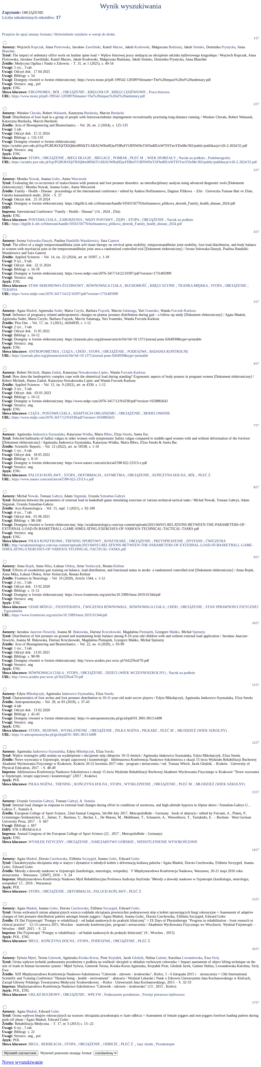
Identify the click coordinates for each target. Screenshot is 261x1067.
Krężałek (115, 958)
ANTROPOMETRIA (44, 351)
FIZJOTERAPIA (68, 607)
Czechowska (58, 859)
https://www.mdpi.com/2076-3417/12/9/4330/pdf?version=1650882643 (63, 417)
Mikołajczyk (35, 694)
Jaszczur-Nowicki (42, 632)
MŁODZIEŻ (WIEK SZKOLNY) (202, 730)
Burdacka (91, 113)
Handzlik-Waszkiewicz (82, 241)
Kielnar (118, 566)
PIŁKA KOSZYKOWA (45, 541)
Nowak (34, 179)
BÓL (56, 92)
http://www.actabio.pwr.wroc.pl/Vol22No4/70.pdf (47, 677)
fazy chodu (145, 1044)
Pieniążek (146, 632)
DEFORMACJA (89, 475)
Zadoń (56, 372)
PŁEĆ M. (137, 158)
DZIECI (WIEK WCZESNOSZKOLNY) (136, 673)
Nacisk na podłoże (192, 158)
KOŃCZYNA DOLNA (168, 475)
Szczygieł (89, 859)
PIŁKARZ (149, 730)
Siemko (198, 47)
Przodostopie (165, 1044)
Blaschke (8, 51)
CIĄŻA (67, 351)
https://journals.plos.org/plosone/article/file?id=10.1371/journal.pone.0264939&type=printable (80, 356)
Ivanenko (152, 311)
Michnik (34, 372)
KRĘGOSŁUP (98, 92)
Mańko (174, 632)
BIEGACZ (102, 158)
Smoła (127, 434)
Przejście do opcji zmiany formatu (26, 34)
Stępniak (80, 496)
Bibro (108, 434)
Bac (145, 434)
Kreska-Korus (88, 958)
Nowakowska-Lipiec (93, 372)
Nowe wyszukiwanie (22, 1062)
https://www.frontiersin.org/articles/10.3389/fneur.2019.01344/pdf (59, 615)
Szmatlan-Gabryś (112, 496)
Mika (48, 566)
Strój (215, 958)
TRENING (63, 784)
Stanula (89, 801)
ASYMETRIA (114, 475)
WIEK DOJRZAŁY (161, 158)
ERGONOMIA (39, 92)
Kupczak (37, 47)
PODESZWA (136, 351)
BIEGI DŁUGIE (79, 158)
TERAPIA (9, 290)
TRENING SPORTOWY (83, 541)
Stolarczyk (93, 566)
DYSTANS (194, 541)
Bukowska (80, 632)
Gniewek (54, 958)
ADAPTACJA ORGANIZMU (94, 413)
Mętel (32, 958)
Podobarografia (219, 158)
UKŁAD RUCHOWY (44, 995)
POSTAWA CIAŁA (42, 220)
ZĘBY (120, 220)
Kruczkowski (111, 632)
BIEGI (33, 941)
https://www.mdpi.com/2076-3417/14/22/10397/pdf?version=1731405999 (65, 294)
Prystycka (228, 47)
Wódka (87, 434)
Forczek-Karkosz (183, 311)
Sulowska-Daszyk (39, 241)
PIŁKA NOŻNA (127, 730)
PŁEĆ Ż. (205, 475)
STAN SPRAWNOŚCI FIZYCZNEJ (231, 607)
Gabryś (57, 496)
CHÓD (81, 351)
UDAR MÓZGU (41, 607)
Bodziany (175, 47)
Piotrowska (62, 47)
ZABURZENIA (70, 220)
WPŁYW (94, 995)
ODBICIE (110, 1044)
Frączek (103, 311)
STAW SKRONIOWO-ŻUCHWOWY (56, 286)
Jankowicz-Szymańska (49, 434)
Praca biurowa (159, 92)
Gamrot (113, 241)
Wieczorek (78, 179)
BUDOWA (50, 730)
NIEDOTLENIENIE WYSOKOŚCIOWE (167, 842)
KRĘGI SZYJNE (162, 286)
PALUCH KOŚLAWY (45, 475)
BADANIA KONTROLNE (168, 351)
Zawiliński (93, 47)
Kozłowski (142, 47)
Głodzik (137, 958)
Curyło (79, 311)
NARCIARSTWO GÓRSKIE (112, 842)
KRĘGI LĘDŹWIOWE (129, 92)
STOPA (34, 158)
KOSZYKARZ (115, 541)
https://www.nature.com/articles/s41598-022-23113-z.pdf (53, 479)
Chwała (35, 113)
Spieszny (198, 632)
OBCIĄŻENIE (74, 92)
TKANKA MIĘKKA (193, 286)
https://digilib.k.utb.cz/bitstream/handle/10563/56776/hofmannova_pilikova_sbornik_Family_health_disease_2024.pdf (97, 224)
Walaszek (60, 113)
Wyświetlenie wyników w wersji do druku (84, 34)
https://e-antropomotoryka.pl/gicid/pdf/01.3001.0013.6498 (54, 735)
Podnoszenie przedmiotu (121, 995)
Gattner (161, 958)
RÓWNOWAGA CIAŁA (104, 286)
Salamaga (129, 311)
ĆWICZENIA (216, 541)
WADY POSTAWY (99, 220)
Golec (56, 179)
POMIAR (120, 158)
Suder (58, 311)
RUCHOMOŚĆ (136, 286)
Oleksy (70, 566)
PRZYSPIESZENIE (168, 541)
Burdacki (117, 113)
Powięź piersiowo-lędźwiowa (163, 995)
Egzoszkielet (13, 611)
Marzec (118, 47)
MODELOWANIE (156, 413)
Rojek (29, 566)
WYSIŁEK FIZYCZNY (46, 842)
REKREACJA (51, 1044)
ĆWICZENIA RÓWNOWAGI (104, 607)
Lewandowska (192, 958)
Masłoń (31, 311)
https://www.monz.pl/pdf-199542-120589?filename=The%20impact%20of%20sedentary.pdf (78, 96)
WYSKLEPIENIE (74, 730)
